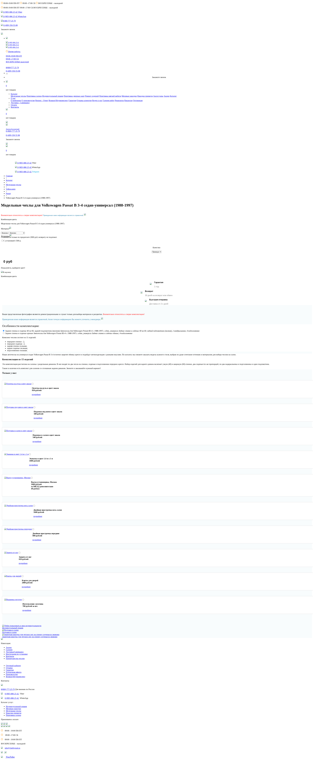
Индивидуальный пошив (52, 96)
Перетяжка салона (34, 96)
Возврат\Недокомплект (58, 100)
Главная (9, 176)
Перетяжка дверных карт (74, 96)
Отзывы (9, 668)
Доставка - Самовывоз (20, 103)
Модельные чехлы (18, 96)
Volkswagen (10, 189)
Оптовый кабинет (13, 666)
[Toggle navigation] (7, 73)
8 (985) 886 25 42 (12, 694)
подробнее (36, 394)
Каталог (14, 94)
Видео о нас (97, 100)
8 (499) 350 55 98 (13, 135)
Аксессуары (158, 96)
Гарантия (72, 100)
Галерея (9, 650)
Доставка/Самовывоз (14, 652)
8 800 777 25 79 (9, 21)
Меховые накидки (129, 96)
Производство (12, 674)
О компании (16, 100)
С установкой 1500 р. (12, 241)
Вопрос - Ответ (41, 100)
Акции (166, 96)
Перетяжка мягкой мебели (110, 96)
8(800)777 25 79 (12, 68)
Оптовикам (138, 100)
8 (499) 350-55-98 (10, 25)
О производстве (28, 100)
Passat (8, 193)
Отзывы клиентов (84, 100)
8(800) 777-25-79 (8, 689)
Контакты (15, 107)
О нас (13, 98)
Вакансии (128, 100)
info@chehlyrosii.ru (12, 748)
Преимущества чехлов (15, 658)
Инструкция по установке (17, 654)
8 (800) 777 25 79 (13, 130)
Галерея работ (108, 100)
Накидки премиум (145, 96)
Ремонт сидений (92, 96)
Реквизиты (119, 100)
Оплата (14, 105)
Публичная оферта (13, 672)
